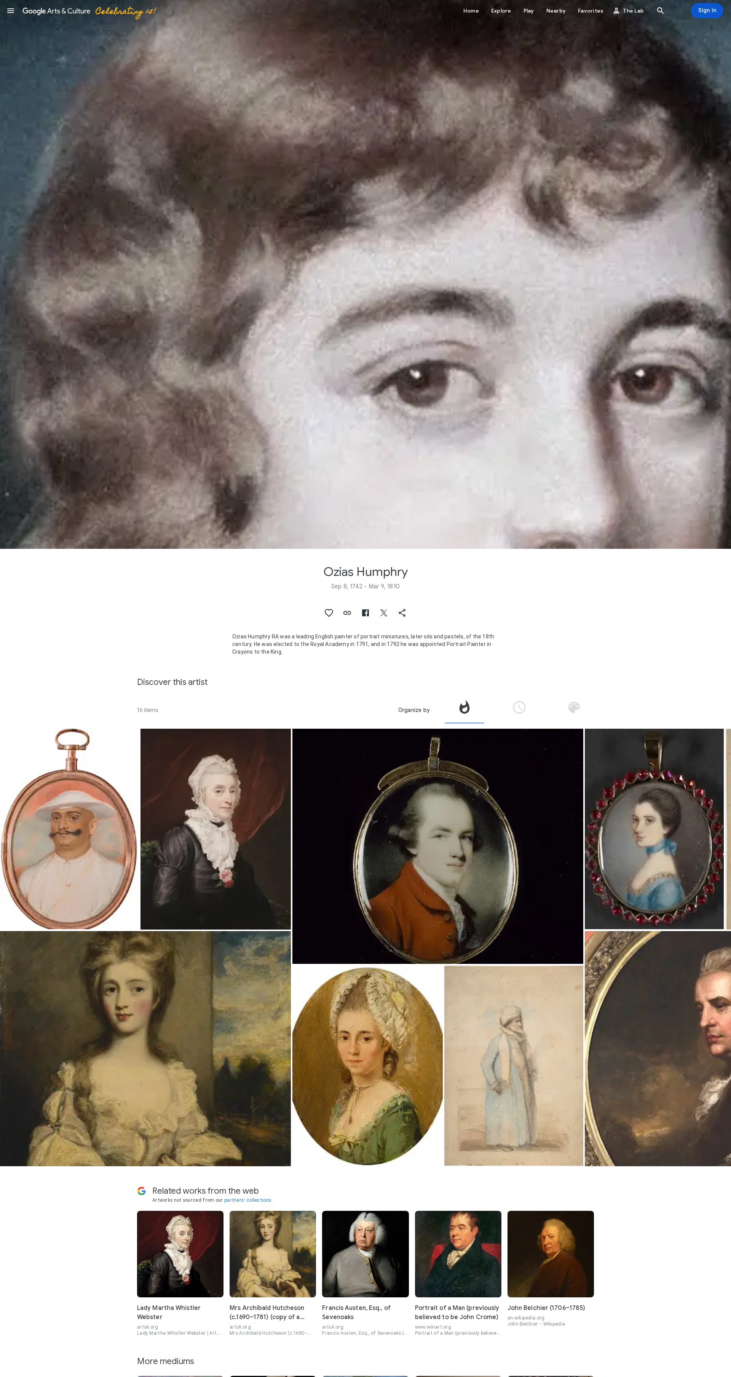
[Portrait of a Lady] (654, 829)
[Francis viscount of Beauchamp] (437, 846)
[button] (11, 11)
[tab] (464, 710)
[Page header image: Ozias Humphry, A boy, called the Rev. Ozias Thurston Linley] (365, 274)
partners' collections (247, 1200)
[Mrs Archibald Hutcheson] (145, 1048)
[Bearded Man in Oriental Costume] (513, 1065)
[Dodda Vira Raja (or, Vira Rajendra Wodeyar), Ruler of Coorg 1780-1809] (69, 829)
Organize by (413, 710)
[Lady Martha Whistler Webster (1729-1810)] (215, 829)
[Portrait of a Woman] (367, 1065)
